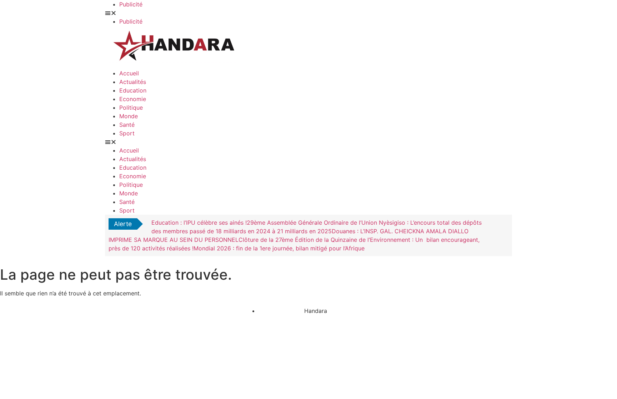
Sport (127, 133)
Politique (131, 107)
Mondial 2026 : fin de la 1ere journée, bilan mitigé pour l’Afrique (279, 248)
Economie (132, 99)
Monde (128, 116)
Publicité (130, 4)
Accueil (129, 73)
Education (132, 90)
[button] (206, 13)
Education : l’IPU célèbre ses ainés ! (199, 222)
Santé (127, 124)
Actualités (132, 81)
